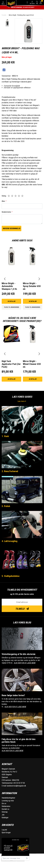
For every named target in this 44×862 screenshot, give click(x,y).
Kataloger (5, 817)
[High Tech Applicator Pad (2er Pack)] (11, 338)
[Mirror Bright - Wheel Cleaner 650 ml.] (32, 338)
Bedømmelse (7, 212)
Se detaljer (11, 301)
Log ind (4, 830)
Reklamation (6, 806)
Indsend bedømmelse (11, 228)
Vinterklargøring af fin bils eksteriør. (19, 654)
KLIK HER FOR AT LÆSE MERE (24, 663)
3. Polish (6, 506)
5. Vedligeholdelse (10, 576)
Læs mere (21, 401)
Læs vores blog (22, 622)
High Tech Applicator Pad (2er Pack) (11, 364)
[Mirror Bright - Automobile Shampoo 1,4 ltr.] (11, 261)
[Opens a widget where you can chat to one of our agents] (15, 849)
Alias (4, 201)
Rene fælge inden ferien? (13, 695)
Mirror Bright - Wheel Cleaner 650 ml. (32, 364)
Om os (4, 803)
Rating (4, 196)
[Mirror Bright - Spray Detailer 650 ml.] (32, 261)
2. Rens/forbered (10, 471)
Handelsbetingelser (8, 798)
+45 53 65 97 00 (19, 783)
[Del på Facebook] (4, 70)
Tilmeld (20, 608)
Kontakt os (5, 809)
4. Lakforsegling (9, 541)
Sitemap (5, 812)
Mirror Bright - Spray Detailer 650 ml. (32, 286)
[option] (7, 22)
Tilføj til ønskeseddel (11, 307)
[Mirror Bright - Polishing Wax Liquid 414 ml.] (7, 23)
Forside (4, 15)
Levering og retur (8, 801)
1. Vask (5, 436)
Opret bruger (6, 832)
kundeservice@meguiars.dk (16, 786)
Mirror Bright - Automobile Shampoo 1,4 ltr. (9, 286)
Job (3, 815)
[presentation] (5, 279)
